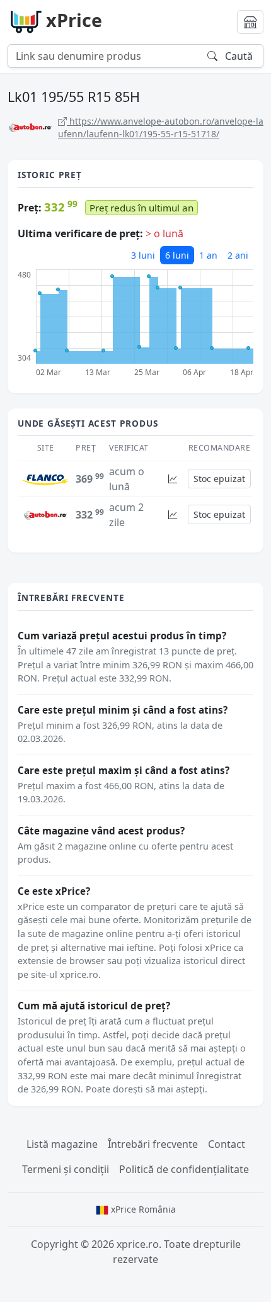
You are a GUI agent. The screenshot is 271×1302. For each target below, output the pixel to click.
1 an (208, 255)
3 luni (143, 255)
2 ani (238, 255)
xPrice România (142, 1209)
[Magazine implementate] (250, 22)
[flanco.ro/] (45, 479)
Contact (226, 1144)
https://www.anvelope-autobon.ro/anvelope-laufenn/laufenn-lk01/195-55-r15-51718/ (160, 127)
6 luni (177, 255)
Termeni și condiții (65, 1169)
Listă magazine (62, 1144)
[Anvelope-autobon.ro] (45, 514)
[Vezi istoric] (173, 478)
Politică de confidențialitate (184, 1169)
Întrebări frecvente (153, 1144)
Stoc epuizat (219, 479)
